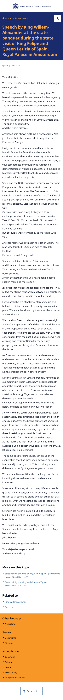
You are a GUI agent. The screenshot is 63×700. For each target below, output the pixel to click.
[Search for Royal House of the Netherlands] (57, 18)
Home (8, 18)
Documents (21, 18)
